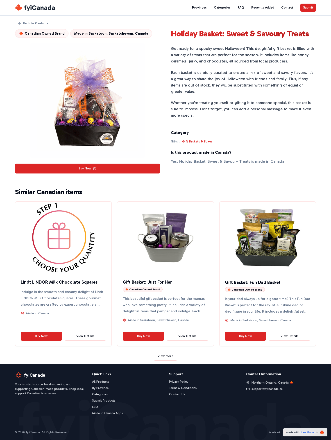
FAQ (241, 7)
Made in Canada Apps (107, 413)
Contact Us (177, 394)
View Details (85, 336)
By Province (100, 388)
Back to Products (35, 23)
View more (165, 356)
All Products (100, 382)
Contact (287, 7)
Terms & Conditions (183, 388)
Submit (308, 7)
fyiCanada (39, 8)
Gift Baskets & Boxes (197, 141)
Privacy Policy (178, 382)
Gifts (174, 141)
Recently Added (262, 7)
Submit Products (103, 400)
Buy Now (85, 168)
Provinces (199, 7)
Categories (222, 7)
